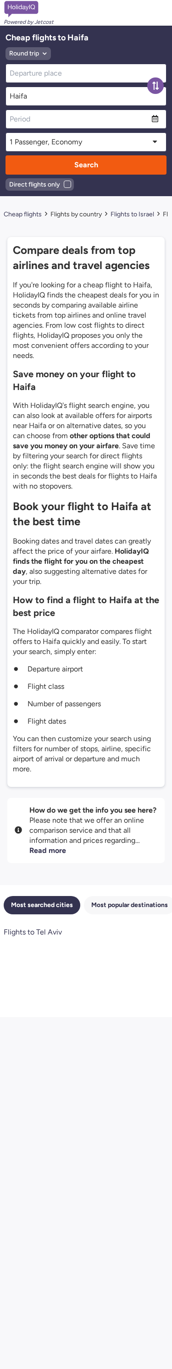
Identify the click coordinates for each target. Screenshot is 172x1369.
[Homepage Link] (29, 9)
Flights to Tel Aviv (33, 932)
